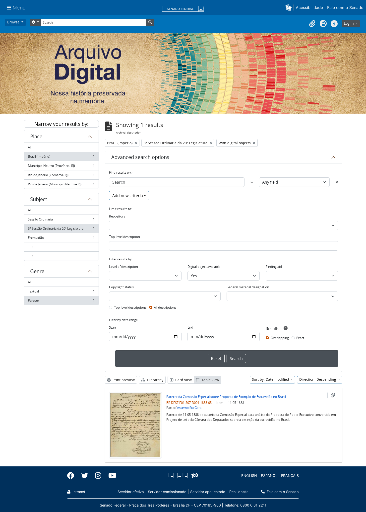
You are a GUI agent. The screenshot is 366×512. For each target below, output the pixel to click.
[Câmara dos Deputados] (171, 475)
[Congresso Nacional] (182, 475)
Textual (61, 292)
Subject (38, 199)
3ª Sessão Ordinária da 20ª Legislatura (61, 229)
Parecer (61, 301)
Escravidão (61, 238)
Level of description (123, 266)
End (190, 327)
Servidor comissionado (167, 492)
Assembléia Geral (189, 407)
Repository (117, 216)
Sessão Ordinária (61, 220)
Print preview (123, 379)
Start (112, 327)
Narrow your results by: (61, 124)
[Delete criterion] (337, 182)
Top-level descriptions (130, 307)
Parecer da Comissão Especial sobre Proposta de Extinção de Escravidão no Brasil (226, 396)
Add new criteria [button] (127, 195)
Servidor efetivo (131, 492)
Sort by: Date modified (271, 379)
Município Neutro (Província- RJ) (61, 166)
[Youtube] (110, 475)
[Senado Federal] (183, 9)
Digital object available (203, 266)
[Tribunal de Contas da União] (193, 475)
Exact (300, 338)
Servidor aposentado (207, 492)
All (29, 147)
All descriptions (165, 307)
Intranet (78, 492)
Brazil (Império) (61, 157)
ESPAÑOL (269, 475)
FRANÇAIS (290, 475)
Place (36, 136)
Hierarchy (154, 379)
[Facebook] (72, 475)
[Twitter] (85, 475)
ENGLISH (249, 475)
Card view (183, 379)
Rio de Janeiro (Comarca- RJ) (61, 176)
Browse (13, 22)
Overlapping (280, 338)
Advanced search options (140, 157)
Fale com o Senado (345, 7)
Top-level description (124, 236)
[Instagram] (98, 475)
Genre (37, 271)
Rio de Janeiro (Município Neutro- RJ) (61, 185)
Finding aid (274, 266)
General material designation (248, 287)
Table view (209, 379)
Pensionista (238, 492)
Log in (349, 23)
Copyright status (121, 287)
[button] (289, 7)
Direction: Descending (318, 379)
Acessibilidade (309, 7)
